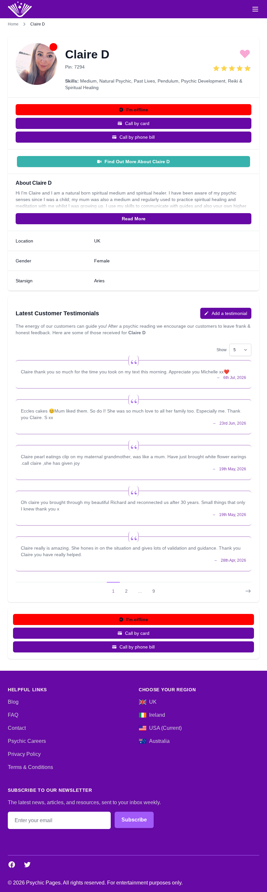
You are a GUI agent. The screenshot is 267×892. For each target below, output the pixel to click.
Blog (13, 702)
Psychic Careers (27, 741)
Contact (17, 728)
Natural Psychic (115, 81)
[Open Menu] (255, 9)
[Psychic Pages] (20, 9)
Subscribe (134, 819)
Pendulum (168, 81)
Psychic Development (203, 81)
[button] (244, 53)
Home (13, 24)
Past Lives (144, 81)
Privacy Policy (24, 754)
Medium (88, 81)
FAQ (13, 715)
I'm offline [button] (137, 109)
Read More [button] (134, 218)
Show (222, 350)
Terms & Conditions (30, 767)
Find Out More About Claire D (137, 161)
